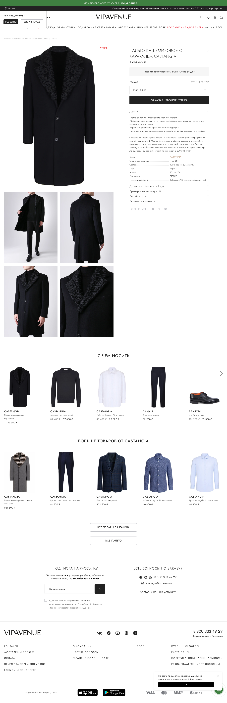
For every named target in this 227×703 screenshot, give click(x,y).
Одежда (50, 27)
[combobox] (169, 90)
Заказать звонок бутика (169, 100)
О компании (82, 646)
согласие (59, 600)
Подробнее (129, 3)
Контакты (11, 646)
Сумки (71, 27)
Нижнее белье (147, 27)
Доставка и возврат (19, 652)
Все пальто (113, 541)
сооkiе (198, 679)
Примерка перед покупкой (24, 664)
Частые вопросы (86, 652)
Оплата (9, 658)
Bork (162, 27)
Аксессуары (127, 27)
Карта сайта (180, 652)
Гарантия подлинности (91, 658)
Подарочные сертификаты (96, 27)
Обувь (61, 27)
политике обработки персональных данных (70, 607)
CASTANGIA (175, 157)
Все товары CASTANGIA (113, 527)
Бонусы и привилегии (21, 670)
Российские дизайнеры (185, 27)
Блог (219, 27)
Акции (210, 27)
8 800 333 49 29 (199, 8)
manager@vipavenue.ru (160, 583)
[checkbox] (73, 604)
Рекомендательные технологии (195, 664)
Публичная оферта (185, 646)
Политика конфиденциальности (197, 658)
